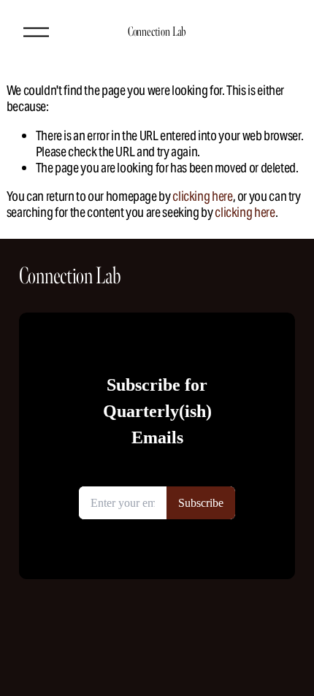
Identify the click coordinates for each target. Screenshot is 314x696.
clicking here (202, 196)
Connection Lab (157, 31)
